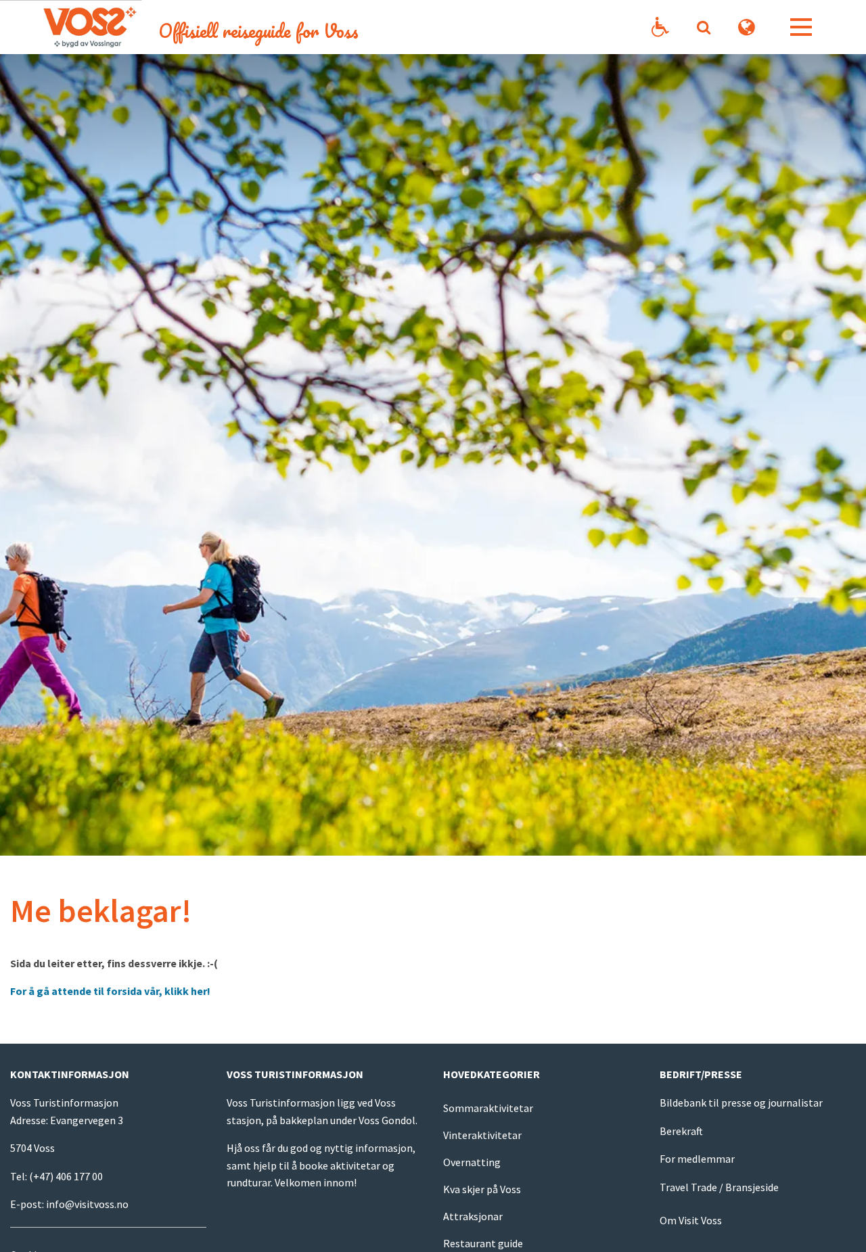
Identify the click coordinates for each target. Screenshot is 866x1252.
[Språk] (746, 27)
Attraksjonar (473, 1216)
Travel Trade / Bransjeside (719, 1187)
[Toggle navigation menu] (801, 27)
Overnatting (472, 1162)
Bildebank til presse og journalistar (741, 1102)
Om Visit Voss (691, 1220)
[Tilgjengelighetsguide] (660, 27)
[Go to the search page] (703, 27)
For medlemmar (697, 1158)
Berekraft (681, 1131)
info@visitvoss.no (87, 1204)
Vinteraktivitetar (482, 1135)
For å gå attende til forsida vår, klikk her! (111, 991)
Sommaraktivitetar (488, 1108)
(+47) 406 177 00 (66, 1176)
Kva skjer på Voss (482, 1189)
